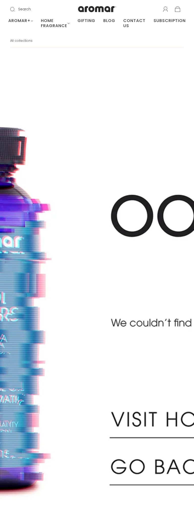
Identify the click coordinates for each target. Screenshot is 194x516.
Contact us (134, 23)
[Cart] (178, 10)
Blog (109, 20)
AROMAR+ (19, 20)
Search (24, 9)
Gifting (86, 20)
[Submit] (15, 9)
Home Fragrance (54, 23)
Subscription (170, 20)
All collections (21, 40)
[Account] (166, 9)
